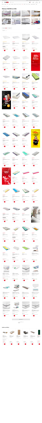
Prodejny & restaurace (33, 4)
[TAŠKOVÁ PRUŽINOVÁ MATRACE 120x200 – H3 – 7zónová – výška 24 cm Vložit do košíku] (14, 298)
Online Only (12, 4)
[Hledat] (10, 2)
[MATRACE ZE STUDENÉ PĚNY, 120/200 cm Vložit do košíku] (33, 88)
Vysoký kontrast (37, 0)
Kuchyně (29, 4)
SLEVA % (24, 4)
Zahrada (9, 4)
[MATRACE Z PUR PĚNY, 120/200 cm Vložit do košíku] (24, 50)
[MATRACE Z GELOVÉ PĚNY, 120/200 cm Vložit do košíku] (14, 146)
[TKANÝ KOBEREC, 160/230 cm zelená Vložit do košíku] (39, 344)
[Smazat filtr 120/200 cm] (6, 30)
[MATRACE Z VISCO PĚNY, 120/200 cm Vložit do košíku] (4, 69)
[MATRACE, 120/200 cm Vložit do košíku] (14, 127)
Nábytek (5, 4)
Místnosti (3, 4)
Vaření (17, 4)
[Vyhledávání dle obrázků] (30, 2)
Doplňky (15, 4)
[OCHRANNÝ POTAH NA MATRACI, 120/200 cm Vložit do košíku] (14, 50)
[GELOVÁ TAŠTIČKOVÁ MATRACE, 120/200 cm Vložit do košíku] (4, 127)
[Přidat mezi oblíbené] (3, 50)
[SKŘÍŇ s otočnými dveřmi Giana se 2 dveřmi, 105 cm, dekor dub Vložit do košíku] (18, 344)
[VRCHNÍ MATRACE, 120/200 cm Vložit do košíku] (33, 50)
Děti (20, 4)
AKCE (22, 4)
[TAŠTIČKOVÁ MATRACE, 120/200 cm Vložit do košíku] (4, 50)
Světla (19, 4)
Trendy (27, 4)
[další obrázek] (40, 336)
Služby (36, 4)
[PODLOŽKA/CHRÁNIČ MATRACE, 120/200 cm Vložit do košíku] (14, 261)
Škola (7, 4)
